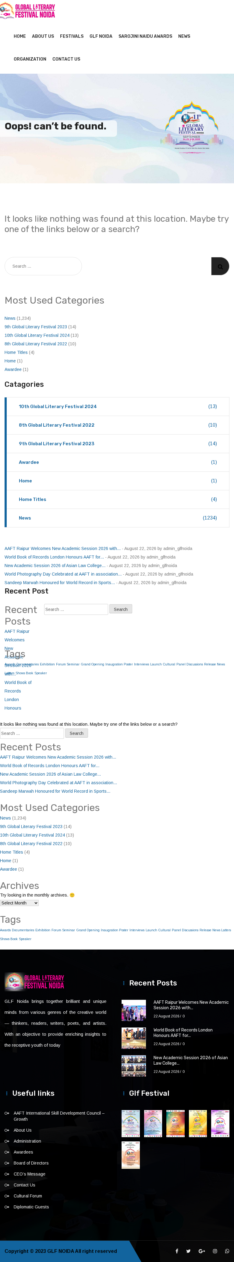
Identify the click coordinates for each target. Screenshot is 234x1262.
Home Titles (16, 352)
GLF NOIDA (101, 36)
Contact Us (66, 59)
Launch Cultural (162, 664)
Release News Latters (215, 930)
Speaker (40, 673)
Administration (27, 1141)
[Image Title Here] (131, 1123)
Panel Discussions (189, 664)
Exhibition (47, 664)
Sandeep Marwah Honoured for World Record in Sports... (60, 582)
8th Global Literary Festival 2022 (36, 343)
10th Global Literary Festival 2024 (37, 335)
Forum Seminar (68, 664)
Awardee (13, 369)
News (184, 36)
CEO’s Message (29, 1174)
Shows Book (9, 939)
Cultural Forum (28, 1195)
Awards (5, 930)
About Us (43, 36)
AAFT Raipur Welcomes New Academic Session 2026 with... (63, 548)
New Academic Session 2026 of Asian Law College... (55, 565)
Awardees (23, 1152)
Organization (30, 59)
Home (20, 36)
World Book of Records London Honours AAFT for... (54, 557)
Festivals (71, 36)
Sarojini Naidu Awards (145, 36)
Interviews (141, 664)
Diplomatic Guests (31, 1206)
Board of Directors (31, 1163)
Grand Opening (92, 664)
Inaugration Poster (119, 664)
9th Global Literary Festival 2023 (36, 326)
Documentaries (23, 930)
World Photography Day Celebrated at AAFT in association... (63, 574)
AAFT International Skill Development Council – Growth (59, 1116)
